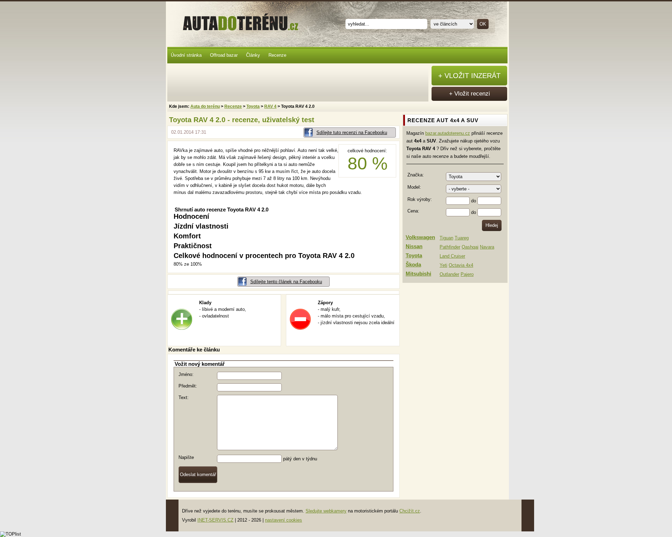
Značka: (415, 174)
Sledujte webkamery (326, 511)
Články (253, 55)
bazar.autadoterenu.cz (447, 133)
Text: (183, 397)
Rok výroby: (419, 199)
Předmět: (187, 386)
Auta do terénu (237, 20)
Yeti (443, 265)
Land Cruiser (452, 256)
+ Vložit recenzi (469, 93)
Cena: (413, 211)
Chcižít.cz (409, 511)
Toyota (253, 106)
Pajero (467, 274)
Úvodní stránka (186, 55)
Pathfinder (450, 247)
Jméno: (186, 374)
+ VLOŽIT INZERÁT (469, 75)
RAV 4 (270, 106)
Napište (186, 457)
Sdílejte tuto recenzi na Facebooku (351, 132)
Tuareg (462, 237)
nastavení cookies (283, 520)
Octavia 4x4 (461, 265)
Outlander (449, 274)
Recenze (277, 55)
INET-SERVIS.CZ (215, 520)
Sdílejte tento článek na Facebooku (286, 281)
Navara (487, 247)
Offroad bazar (224, 55)
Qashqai (470, 247)
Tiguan (446, 237)
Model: (414, 187)
